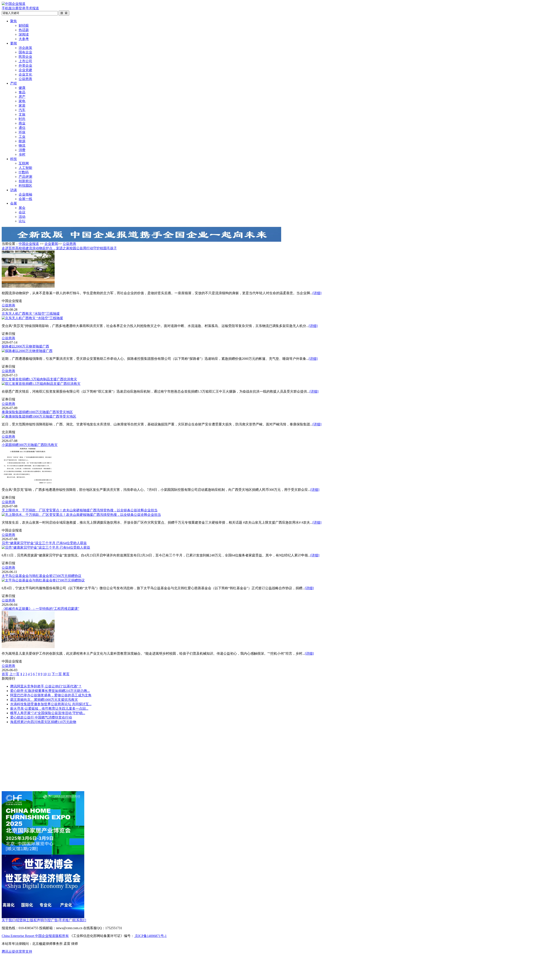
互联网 (24, 163)
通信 (22, 128)
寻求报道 (32, 8)
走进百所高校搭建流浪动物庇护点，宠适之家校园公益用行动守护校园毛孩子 (59, 248)
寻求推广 (65, 920)
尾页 (66, 674)
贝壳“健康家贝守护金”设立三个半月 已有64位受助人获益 (44, 543)
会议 (22, 212)
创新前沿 (25, 181)
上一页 (14, 674)
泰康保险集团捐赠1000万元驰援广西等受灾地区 (37, 412)
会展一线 (25, 199)
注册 (15, 8)
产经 (13, 83)
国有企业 (25, 52)
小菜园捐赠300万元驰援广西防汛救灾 (30, 445)
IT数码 (24, 172)
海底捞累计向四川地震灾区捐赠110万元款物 (43, 722)
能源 (22, 141)
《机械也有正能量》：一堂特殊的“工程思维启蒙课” (40, 608)
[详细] (316, 293)
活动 (22, 216)
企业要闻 (51, 244)
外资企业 (25, 65)
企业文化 (25, 74)
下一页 (57, 674)
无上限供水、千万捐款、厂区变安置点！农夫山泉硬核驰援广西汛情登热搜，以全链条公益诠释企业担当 (80, 510)
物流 (22, 145)
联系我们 (79, 920)
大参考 (24, 39)
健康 (22, 88)
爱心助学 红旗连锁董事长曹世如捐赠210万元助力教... (50, 691)
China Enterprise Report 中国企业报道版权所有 (35, 936)
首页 (5, 674)
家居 (22, 105)
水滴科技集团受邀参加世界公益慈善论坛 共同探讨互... (50, 704)
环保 (22, 132)
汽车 (22, 110)
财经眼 (24, 25)
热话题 (24, 30)
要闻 (13, 43)
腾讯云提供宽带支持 (17, 951)
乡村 (22, 154)
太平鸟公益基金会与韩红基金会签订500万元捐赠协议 (41, 576)
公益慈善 (25, 79)
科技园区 (25, 185)
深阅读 (24, 34)
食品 (22, 92)
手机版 (7, 8)
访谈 (13, 190)
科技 (13, 159)
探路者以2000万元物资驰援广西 (25, 346)
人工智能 (25, 168)
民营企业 (25, 56)
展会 (22, 208)
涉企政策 (25, 48)
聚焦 (13, 21)
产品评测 (25, 176)
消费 (22, 150)
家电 (22, 101)
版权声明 (37, 920)
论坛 (22, 221)
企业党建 (25, 70)
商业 (22, 123)
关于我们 (8, 920)
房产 (22, 96)
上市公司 (25, 61)
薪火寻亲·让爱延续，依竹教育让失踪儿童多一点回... (49, 708)
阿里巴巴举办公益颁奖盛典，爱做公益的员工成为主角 (50, 695)
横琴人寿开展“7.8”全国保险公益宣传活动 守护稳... (47, 713)
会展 (13, 203)
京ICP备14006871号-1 (150, 936)
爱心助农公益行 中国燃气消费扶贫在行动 (41, 717)
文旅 (22, 114)
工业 (22, 136)
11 (49, 674)
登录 (22, 8)
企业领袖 (25, 194)
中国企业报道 (29, 244)
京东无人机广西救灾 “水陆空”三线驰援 (31, 313)
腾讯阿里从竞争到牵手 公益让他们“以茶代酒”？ (46, 686)
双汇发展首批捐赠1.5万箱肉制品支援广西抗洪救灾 (39, 379)
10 (45, 674)
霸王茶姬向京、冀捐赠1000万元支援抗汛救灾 (44, 699)
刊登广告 (51, 920)
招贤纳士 (22, 920)
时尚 (22, 119)
